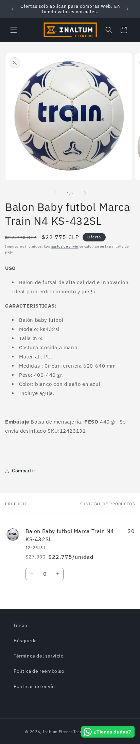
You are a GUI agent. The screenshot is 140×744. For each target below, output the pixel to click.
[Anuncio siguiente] (127, 8)
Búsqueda (25, 641)
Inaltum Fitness (58, 731)
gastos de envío (65, 246)
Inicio (21, 625)
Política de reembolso (39, 671)
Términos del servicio (39, 656)
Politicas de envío (34, 686)
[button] (13, 29)
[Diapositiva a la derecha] (84, 192)
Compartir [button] (23, 471)
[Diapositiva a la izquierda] (55, 192)
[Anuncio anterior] (12, 8)
